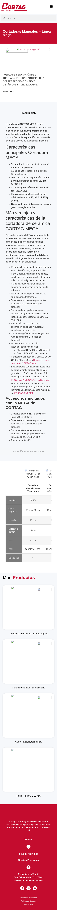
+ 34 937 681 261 (28, 854)
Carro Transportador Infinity (28, 742)
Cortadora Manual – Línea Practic (28, 688)
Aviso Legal (28, 904)
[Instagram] (28, 888)
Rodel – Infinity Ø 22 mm (28, 796)
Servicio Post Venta (28, 860)
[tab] (28, 113)
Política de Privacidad (28, 898)
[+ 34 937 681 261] (28, 847)
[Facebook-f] (22, 888)
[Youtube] (35, 888)
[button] (7, 49)
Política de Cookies (28, 901)
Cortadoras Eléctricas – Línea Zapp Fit (28, 633)
